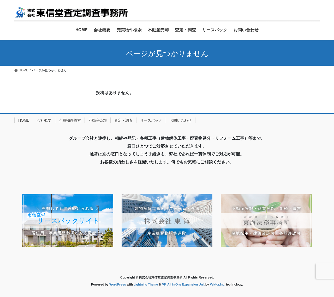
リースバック (151, 120)
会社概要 (44, 120)
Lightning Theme (146, 284)
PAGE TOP (321, 283)
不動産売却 (97, 120)
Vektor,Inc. (217, 284)
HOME (23, 120)
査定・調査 (123, 120)
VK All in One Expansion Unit (183, 284)
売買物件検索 (70, 120)
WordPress (117, 284)
